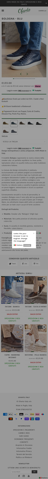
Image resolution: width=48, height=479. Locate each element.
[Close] (33, 233)
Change (27, 245)
